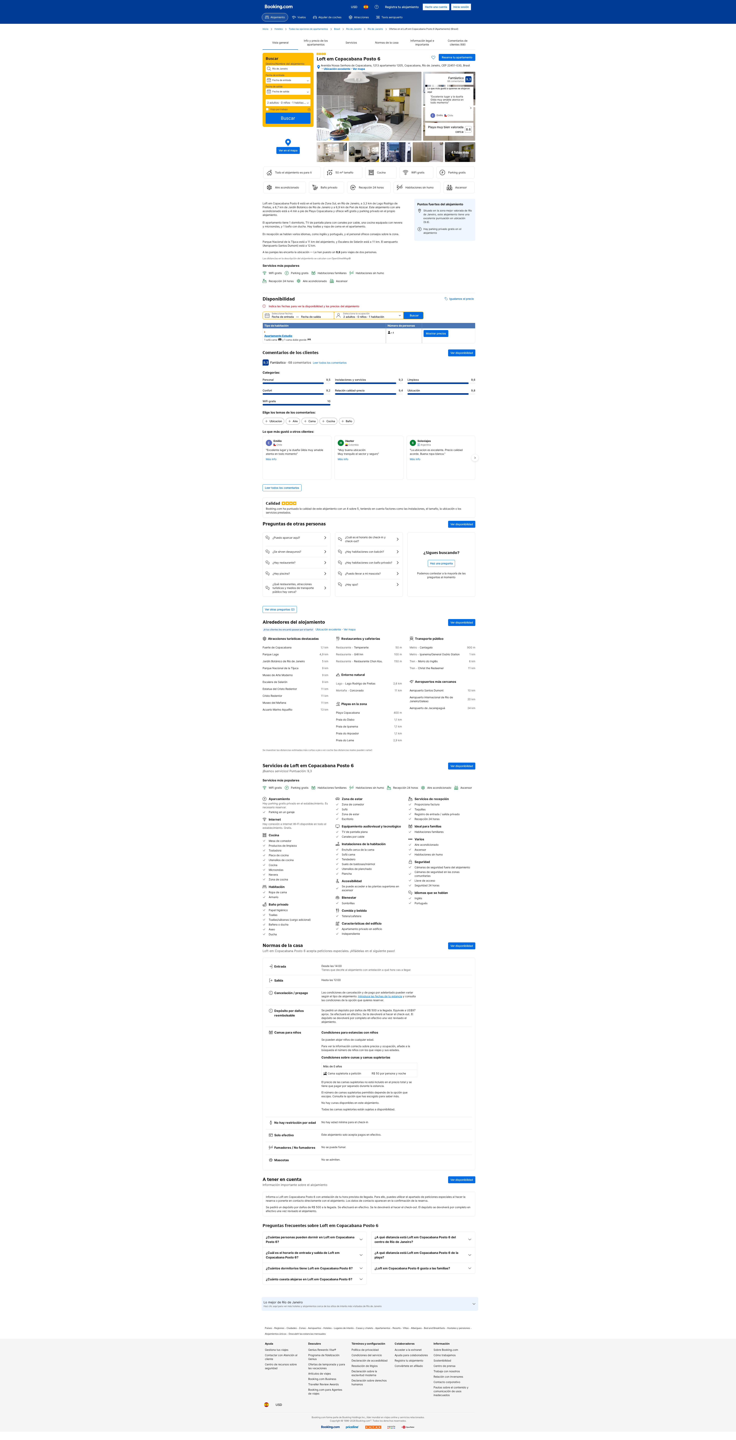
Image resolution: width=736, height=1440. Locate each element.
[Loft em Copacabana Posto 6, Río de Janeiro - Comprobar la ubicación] (318, 67)
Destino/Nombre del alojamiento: (285, 63)
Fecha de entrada (275, 75)
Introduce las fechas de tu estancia (380, 996)
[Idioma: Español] (365, 7)
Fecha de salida (274, 86)
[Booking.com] (278, 7)
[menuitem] (275, 17)
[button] (288, 102)
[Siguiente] (470, 108)
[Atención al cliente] (376, 7)
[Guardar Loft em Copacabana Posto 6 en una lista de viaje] (433, 57)
